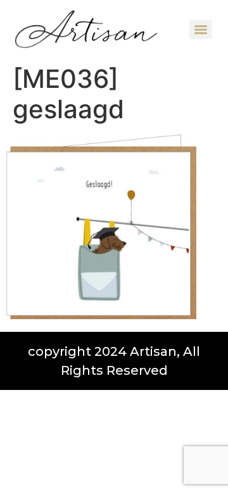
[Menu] (200, 29)
